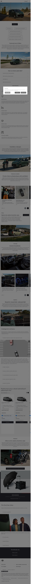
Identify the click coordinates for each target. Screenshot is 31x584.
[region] (15, 91)
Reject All (17, 92)
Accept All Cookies (23, 92)
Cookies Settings (8, 92)
